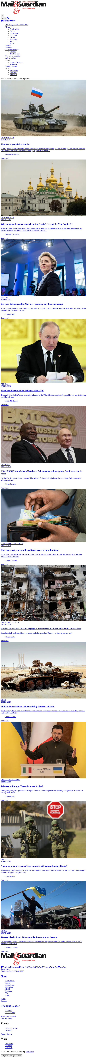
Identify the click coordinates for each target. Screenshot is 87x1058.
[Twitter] (11, 21)
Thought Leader (10, 1005)
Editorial (8, 1011)
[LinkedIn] (5, 21)
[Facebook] (2, 21)
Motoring (8, 991)
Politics (3, 999)
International (9, 985)
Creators (7, 969)
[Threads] (7, 21)
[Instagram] (4, 21)
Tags (2, 969)
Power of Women (11, 1028)
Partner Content (6, 1034)
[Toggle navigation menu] (2, 15)
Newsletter (9, 1044)
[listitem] (5, 967)
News (4, 976)
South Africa (9, 981)
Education (9, 987)
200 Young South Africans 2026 (12, 971)
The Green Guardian (8, 1016)
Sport (7, 995)
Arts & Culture (6, 1019)
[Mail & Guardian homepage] (43, 7)
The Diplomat (10, 1013)
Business (4, 1001)
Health (7, 989)
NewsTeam (30, 1052)
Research (8, 1046)
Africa (7, 983)
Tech (7, 993)
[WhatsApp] (13, 21)
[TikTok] (9, 21)
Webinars (8, 1030)
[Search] (8, 18)
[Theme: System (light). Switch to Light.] (4, 18)
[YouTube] (14, 21)
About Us (8, 1048)
